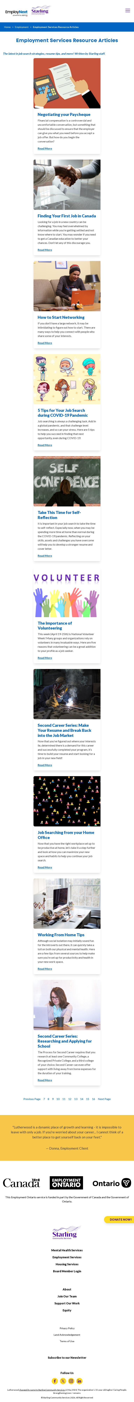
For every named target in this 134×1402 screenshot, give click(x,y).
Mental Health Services (67, 1250)
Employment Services (67, 1257)
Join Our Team (67, 1296)
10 (57, 1099)
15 (87, 1099)
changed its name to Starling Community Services (42, 1390)
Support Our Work (67, 1303)
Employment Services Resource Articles (56, 26)
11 (63, 1099)
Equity (67, 1310)
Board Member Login (67, 1271)
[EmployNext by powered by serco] (16, 13)
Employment (22, 26)
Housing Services (67, 1264)
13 (75, 1099)
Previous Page (31, 1099)
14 (81, 1099)
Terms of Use (67, 1341)
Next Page (104, 1099)
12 (69, 1099)
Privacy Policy (67, 1328)
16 (93, 1099)
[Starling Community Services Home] (42, 9)
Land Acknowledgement (67, 1334)
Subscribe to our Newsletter (67, 1357)
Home (7, 26)
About (67, 1289)
